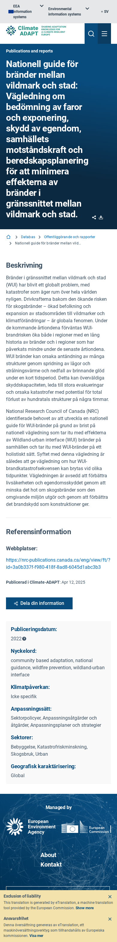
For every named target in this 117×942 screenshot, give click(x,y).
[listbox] (26, 11)
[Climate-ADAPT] (43, 30)
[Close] (109, 897)
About (48, 855)
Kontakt (51, 864)
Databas (28, 237)
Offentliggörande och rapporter (69, 237)
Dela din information (42, 603)
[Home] (9, 237)
